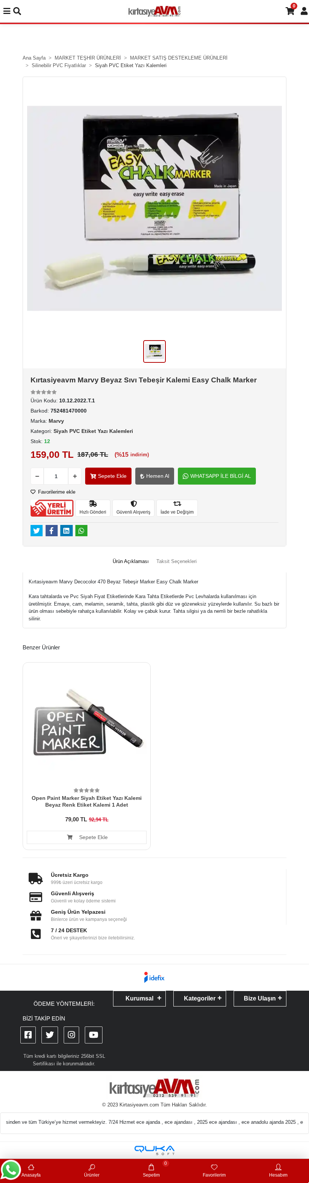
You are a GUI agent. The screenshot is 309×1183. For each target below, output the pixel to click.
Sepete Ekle (112, 476)
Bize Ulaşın (260, 998)
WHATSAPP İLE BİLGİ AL (220, 476)
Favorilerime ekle (56, 492)
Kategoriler (200, 998)
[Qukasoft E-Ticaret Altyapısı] (154, 1150)
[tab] (131, 561)
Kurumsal (139, 998)
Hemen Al (157, 476)
